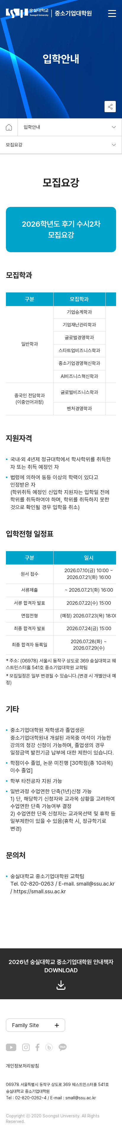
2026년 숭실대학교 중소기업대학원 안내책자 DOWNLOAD (61, 966)
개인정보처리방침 (22, 1066)
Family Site (25, 1025)
